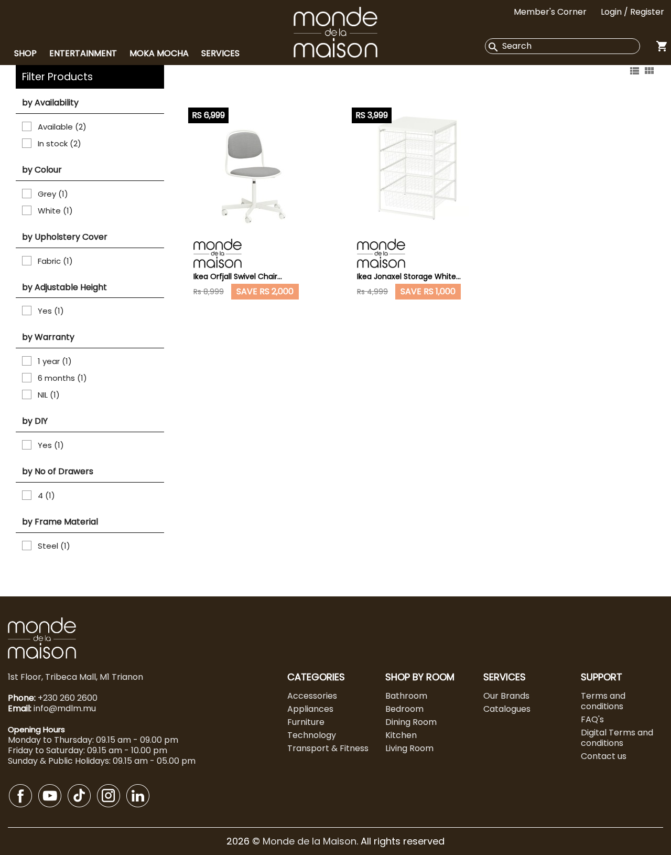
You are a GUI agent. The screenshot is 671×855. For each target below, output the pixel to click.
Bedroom (404, 709)
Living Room (409, 748)
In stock (59, 143)
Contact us (603, 756)
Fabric (55, 261)
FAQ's (592, 719)
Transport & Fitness (328, 748)
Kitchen (401, 735)
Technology (311, 735)
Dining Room (411, 722)
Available (62, 127)
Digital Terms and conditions (617, 737)
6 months (62, 378)
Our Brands (506, 696)
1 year (55, 361)
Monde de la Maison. (312, 841)
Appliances (310, 709)
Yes (51, 311)
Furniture (305, 722)
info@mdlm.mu (65, 708)
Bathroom (406, 696)
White (55, 211)
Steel (54, 546)
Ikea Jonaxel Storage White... (409, 276)
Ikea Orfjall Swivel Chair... (237, 276)
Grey (53, 194)
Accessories (312, 696)
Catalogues (507, 709)
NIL (49, 395)
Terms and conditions (603, 701)
